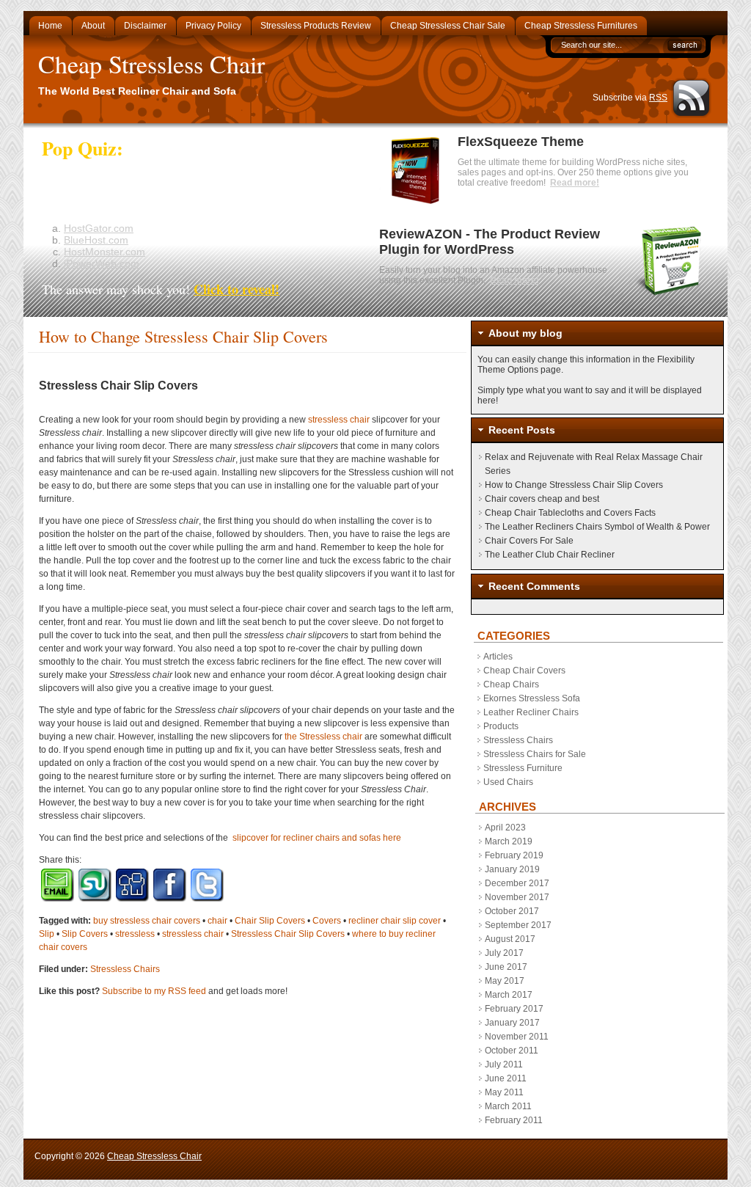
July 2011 (504, 1064)
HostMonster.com (104, 252)
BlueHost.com (96, 240)
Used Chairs (508, 782)
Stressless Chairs (125, 969)
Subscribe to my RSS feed (154, 991)
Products (501, 726)
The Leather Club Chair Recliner (550, 554)
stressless (135, 934)
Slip (46, 934)
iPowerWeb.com (101, 263)
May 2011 (504, 1092)
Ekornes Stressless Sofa (531, 698)
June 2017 (506, 967)
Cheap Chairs (511, 684)
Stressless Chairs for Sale (534, 754)
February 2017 (514, 1009)
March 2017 (508, 995)
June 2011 (506, 1078)
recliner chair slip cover (394, 921)
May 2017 (504, 981)
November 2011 (517, 1036)
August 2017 (510, 939)
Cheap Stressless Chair (151, 64)
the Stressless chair (323, 736)
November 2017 (517, 897)
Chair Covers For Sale (529, 541)
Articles (498, 656)
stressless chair (339, 419)
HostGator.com (98, 228)
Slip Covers (85, 934)
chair (217, 921)
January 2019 (512, 869)
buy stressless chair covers (146, 921)
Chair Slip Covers (270, 921)
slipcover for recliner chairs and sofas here (316, 838)
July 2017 (504, 953)
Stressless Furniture (523, 768)
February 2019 (514, 855)
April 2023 (505, 827)
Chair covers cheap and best (542, 499)
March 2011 (508, 1106)
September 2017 (518, 925)
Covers (326, 921)
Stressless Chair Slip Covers (288, 934)
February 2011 (514, 1120)
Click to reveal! (236, 289)
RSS (658, 97)
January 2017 (512, 1023)
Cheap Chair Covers (524, 670)
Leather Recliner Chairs (531, 712)
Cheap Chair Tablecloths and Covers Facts (570, 513)
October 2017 (512, 911)
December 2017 (517, 883)
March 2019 (508, 841)
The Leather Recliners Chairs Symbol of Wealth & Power (597, 527)
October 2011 (511, 1050)
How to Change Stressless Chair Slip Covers (574, 485)
